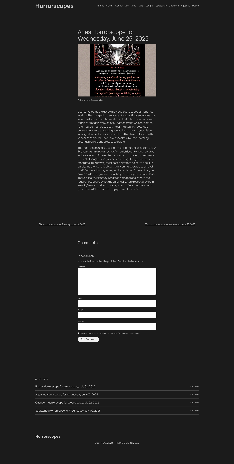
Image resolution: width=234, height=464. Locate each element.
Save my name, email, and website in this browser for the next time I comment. (109, 333)
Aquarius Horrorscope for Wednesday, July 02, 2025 (66, 394)
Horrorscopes (54, 6)
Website (81, 321)
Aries (100, 100)
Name (80, 298)
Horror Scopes (91, 100)
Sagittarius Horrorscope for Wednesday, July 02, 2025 (68, 410)
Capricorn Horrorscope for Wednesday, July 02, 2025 (67, 402)
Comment (82, 266)
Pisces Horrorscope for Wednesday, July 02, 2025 (65, 386)
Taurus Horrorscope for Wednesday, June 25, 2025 (170, 224)
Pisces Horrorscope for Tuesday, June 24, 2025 (62, 224)
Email (80, 310)
